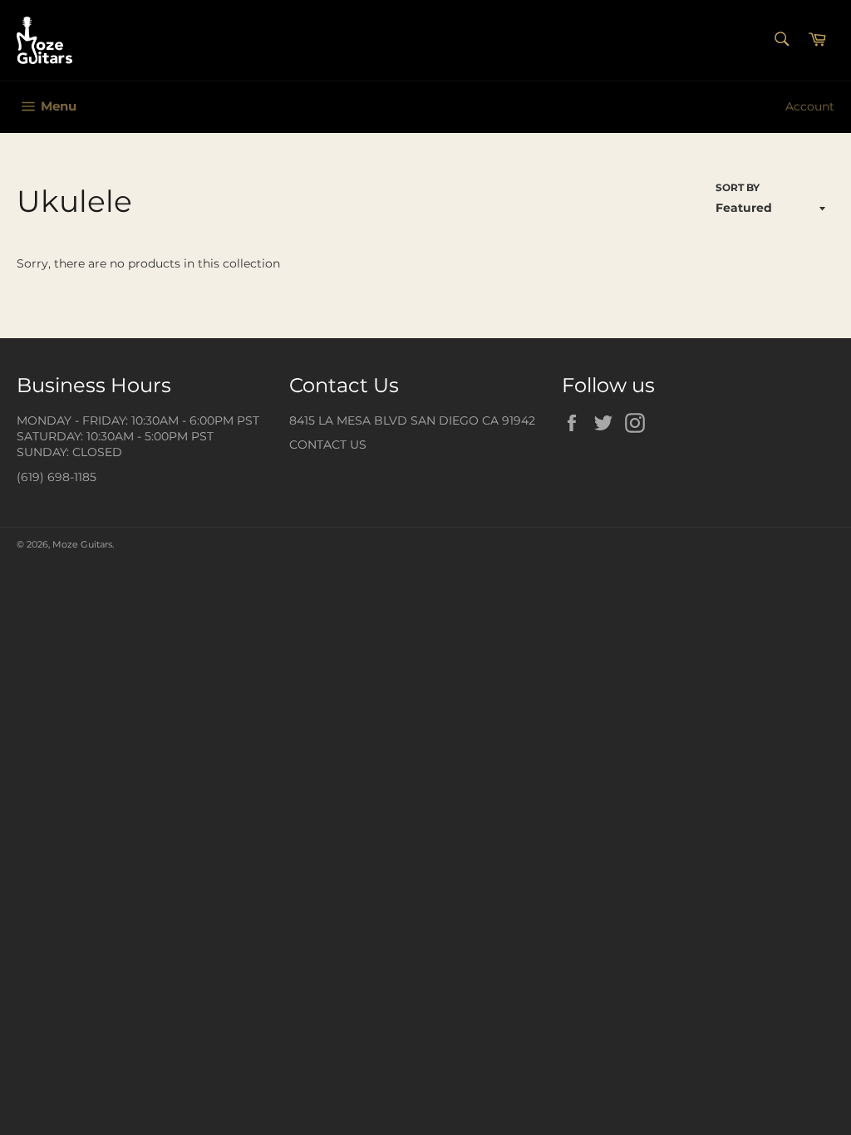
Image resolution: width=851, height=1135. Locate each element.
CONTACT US (327, 444)
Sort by (738, 187)
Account (809, 106)
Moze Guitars (82, 544)
